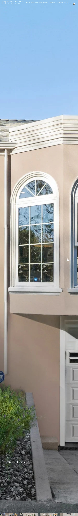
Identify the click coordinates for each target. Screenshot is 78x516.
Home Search (53, 2)
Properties (45, 2)
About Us (28, 2)
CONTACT (66, 2)
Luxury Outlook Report (36, 2)
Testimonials (60, 2)
